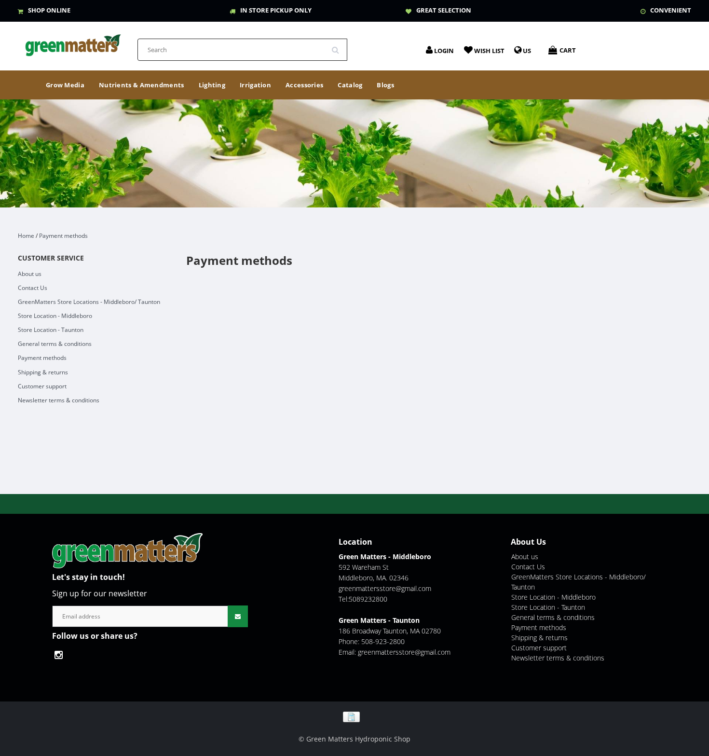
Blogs (385, 85)
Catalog (350, 85)
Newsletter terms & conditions (58, 400)
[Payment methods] (355, 716)
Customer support (42, 386)
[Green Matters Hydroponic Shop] (73, 42)
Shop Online (49, 10)
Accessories (304, 85)
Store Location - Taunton (50, 330)
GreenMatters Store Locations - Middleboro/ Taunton (89, 302)
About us (29, 274)
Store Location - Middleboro (55, 316)
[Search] (338, 46)
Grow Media (65, 85)
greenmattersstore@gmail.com (385, 588)
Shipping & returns (43, 372)
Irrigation (255, 85)
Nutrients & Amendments (141, 85)
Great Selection (443, 10)
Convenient (670, 10)
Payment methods (63, 236)
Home (26, 236)
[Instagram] (61, 654)
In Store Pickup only (276, 10)
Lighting (212, 85)
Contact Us (32, 288)
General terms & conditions (55, 344)
